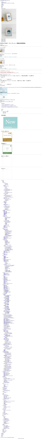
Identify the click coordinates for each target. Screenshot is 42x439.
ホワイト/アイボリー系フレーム (8, 246)
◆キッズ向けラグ (6, 227)
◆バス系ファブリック (6, 261)
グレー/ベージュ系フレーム (8, 248)
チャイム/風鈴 (6, 340)
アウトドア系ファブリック (7, 426)
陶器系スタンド (7, 234)
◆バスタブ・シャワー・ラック (7, 259)
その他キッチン (5, 423)
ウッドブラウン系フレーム (8, 247)
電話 (4, 385)
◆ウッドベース (5, 310)
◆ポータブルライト (6, 237)
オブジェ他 (4, 387)
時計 (3, 255)
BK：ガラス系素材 (7, 301)
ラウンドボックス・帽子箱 (7, 390)
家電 (3, 383)
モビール (4, 253)
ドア (5, 205)
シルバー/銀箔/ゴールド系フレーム (9, 249)
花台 (5, 194)
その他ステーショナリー (6, 398)
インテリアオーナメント (8, 341)
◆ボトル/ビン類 (6, 336)
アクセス (2, 5)
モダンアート (6, 240)
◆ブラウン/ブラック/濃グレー (7, 300)
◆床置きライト (5, 238)
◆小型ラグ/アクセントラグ (7, 226)
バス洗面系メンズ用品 (7, 270)
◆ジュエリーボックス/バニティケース (8, 283)
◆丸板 (4, 214)
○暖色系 (6, 223)
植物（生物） (5, 388)
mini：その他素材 (7, 313)
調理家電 (5, 422)
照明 (3, 228)
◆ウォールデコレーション (7, 252)
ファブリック (4, 405)
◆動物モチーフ (5, 287)
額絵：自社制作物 (7, 250)
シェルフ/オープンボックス (8, 196)
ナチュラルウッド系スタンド (8, 231)
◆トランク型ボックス (6, 374)
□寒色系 (6, 218)
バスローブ (6, 263)
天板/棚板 (4, 210)
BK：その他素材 (7, 302)
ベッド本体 (6, 183)
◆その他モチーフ (6, 289)
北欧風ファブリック (7, 242)
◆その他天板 (5, 215)
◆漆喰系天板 (5, 213)
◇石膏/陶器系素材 (6, 291)
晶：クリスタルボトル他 (8, 360)
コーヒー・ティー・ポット (7, 420)
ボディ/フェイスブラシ (7, 268)
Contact (2, 6)
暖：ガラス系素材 (7, 307)
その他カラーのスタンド (8, 233)
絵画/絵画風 (6, 241)
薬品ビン (6, 337)
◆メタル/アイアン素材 (6, 361)
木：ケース (6, 365)
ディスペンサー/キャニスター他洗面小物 (9, 265)
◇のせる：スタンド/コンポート (7, 368)
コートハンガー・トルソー (7, 378)
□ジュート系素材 (7, 220)
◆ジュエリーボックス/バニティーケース (8, 375)
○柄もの (6, 224)
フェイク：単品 (7, 346)
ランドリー (4, 272)
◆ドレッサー (5, 197)
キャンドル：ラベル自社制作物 (8, 333)
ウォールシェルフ (7, 207)
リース (4, 417)
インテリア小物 (4, 329)
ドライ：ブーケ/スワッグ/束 (8, 348)
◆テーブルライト (6, 229)
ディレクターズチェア (7, 189)
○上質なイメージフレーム (7, 325)
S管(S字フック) (6, 209)
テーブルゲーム (5, 404)
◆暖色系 (5, 305)
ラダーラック (6, 199)
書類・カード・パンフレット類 (7, 397)
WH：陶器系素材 (7, 296)
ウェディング (4, 414)
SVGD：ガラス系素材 (7, 309)
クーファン (5, 379)
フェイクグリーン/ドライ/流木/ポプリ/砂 (7, 344)
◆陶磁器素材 (5, 355)
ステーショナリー (5, 394)
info (1, 435)
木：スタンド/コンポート (8, 364)
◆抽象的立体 (5, 285)
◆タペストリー (5, 251)
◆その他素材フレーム (6, 323)
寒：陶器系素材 (7, 303)
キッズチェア (5, 377)
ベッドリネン (6, 184)
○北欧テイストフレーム (6, 328)
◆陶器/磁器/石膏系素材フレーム (7, 322)
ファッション (4, 409)
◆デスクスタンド (6, 236)
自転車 (3, 424)
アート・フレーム (5, 239)
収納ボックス (4, 389)
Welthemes (13, 437)
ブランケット (5, 407)
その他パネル (6, 244)
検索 (1, 110)
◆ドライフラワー (6, 347)
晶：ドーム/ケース (7, 359)
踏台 (5, 203)
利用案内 (2, 4)
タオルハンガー (7, 200)
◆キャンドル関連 (6, 331)
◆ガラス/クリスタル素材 (6, 357)
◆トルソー (5, 201)
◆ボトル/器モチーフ (6, 286)
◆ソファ (5, 185)
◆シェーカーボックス (6, 372)
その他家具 (4, 376)
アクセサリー (4, 412)
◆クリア (5, 294)
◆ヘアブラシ (5, 281)
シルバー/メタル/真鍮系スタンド (8, 235)
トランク (5, 392)
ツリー (4, 416)
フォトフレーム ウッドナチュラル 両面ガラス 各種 (6, 101)
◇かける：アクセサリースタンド (7, 370)
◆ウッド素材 (5, 363)
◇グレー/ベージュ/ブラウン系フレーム (8, 315)
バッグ (4, 411)
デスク (6, 191)
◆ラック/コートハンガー (6, 198)
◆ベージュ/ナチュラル (6, 297)
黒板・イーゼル (5, 401)
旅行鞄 (3, 391)
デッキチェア (6, 188)
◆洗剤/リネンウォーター (6, 274)
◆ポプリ (5, 350)
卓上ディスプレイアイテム (6, 351)
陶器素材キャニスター (7, 335)
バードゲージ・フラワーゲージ (7, 402)
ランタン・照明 (5, 427)
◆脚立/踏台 (5, 202)
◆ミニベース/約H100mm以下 (7, 311)
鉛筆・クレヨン (5, 396)
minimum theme (9, 437)
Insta (1, 7)
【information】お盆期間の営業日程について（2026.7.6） (7, 104)
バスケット (5, 400)
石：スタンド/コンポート (8, 353)
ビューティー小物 (5, 413)
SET (3, 181)
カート (2, 1)
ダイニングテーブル (7, 190)
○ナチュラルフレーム (6, 324)
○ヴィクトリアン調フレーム (7, 326)
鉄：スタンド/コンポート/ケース (8, 362)
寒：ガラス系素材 (7, 304)
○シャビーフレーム (6, 327)
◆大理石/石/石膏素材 (6, 352)
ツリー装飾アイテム (6, 418)
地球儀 (4, 403)
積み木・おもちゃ (6, 381)
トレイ (4, 399)
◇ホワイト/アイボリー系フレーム (7, 314)
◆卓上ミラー (5, 277)
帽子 (4, 410)
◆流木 (4, 349)
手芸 (3, 429)
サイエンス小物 (4, 431)
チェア (6, 186)
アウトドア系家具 (6, 425)
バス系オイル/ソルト (7, 266)
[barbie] (5, 0)
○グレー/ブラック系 (7, 222)
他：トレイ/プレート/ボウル (8, 366)
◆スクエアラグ (5, 216)
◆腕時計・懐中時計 (6, 257)
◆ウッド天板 (5, 211)
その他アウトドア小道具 (6, 428)
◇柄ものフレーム (6, 318)
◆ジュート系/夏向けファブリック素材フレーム (9, 320)
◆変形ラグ (5, 225)
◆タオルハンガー (6, 260)
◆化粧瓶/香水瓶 (6, 279)
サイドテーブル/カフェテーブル (8, 192)
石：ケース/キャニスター (8, 354)
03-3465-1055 (3, 2)
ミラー (3, 275)
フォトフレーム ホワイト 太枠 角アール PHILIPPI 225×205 (7, 99)
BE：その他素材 (7, 299)
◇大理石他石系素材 (6, 290)
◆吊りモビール (5, 254)
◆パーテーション (6, 204)
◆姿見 (4, 276)
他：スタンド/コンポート (8, 367)
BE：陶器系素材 (7, 298)
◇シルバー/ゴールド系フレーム (7, 316)
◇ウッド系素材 (5, 292)
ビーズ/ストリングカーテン (8, 342)
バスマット (6, 262)
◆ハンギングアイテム (6, 339)
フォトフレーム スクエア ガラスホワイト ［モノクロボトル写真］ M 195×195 (9, 93)
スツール (6, 187)
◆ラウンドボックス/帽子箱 (7, 373)
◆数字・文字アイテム (6, 338)
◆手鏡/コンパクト (6, 278)
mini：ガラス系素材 (7, 312)
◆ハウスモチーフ (6, 288)
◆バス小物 (5, 264)
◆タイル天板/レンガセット (7, 212)
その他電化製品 (5, 386)
